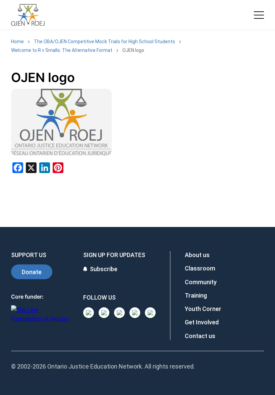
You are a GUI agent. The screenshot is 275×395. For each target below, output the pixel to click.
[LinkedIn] (104, 312)
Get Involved (202, 322)
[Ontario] (40, 317)
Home (17, 41)
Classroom (200, 268)
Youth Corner (203, 308)
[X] (134, 312)
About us (197, 254)
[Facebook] (150, 312)
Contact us (200, 335)
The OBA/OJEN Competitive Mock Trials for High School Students (104, 41)
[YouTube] (119, 312)
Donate (32, 271)
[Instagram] (88, 312)
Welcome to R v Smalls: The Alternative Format (61, 50)
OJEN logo (133, 50)
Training (196, 295)
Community (201, 282)
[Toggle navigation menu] (259, 15)
